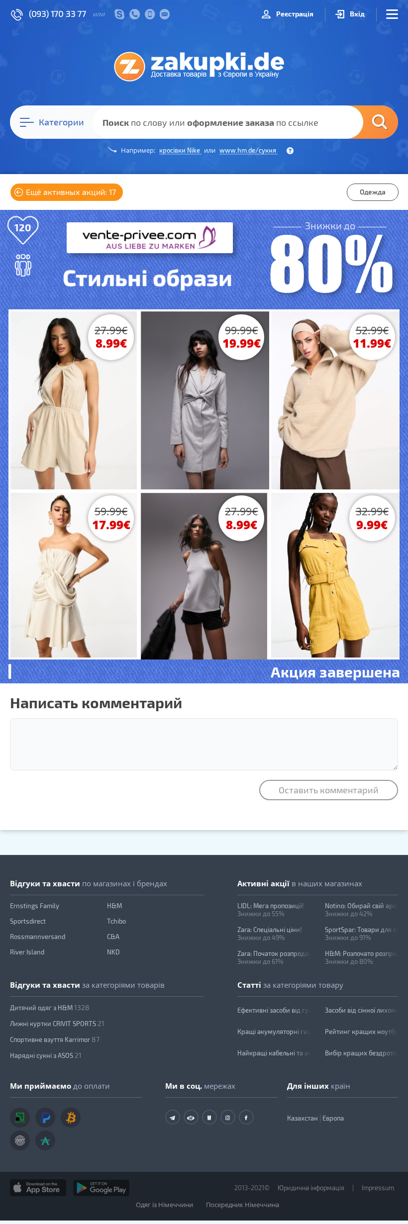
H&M (114, 906)
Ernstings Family (34, 906)
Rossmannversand (37, 937)
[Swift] (20, 1140)
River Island (27, 952)
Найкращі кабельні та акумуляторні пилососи (274, 1053)
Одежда (373, 192)
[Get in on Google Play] (101, 1187)
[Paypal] (45, 1118)
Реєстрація (294, 13)
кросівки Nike (180, 150)
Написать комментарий (96, 702)
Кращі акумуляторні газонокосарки (274, 1032)
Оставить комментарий (329, 789)
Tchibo (116, 921)
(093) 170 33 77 (57, 13)
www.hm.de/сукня (248, 150)
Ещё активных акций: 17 (70, 191)
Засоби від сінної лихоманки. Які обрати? (362, 1010)
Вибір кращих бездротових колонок (362, 1053)
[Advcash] (45, 1140)
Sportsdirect (28, 921)
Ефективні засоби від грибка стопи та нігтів (274, 1010)
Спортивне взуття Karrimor (55, 1039)
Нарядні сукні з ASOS (46, 1055)
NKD (113, 952)
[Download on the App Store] (38, 1187)
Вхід (356, 13)
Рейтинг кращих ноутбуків (362, 1032)
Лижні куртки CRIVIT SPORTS (57, 1023)
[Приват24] (20, 1118)
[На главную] (204, 66)
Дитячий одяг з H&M (50, 1007)
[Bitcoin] (71, 1118)
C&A (113, 937)
